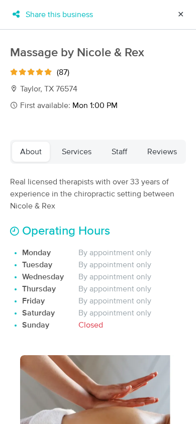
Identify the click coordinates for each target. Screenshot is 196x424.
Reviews (162, 152)
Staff (119, 152)
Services (76, 152)
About (31, 152)
